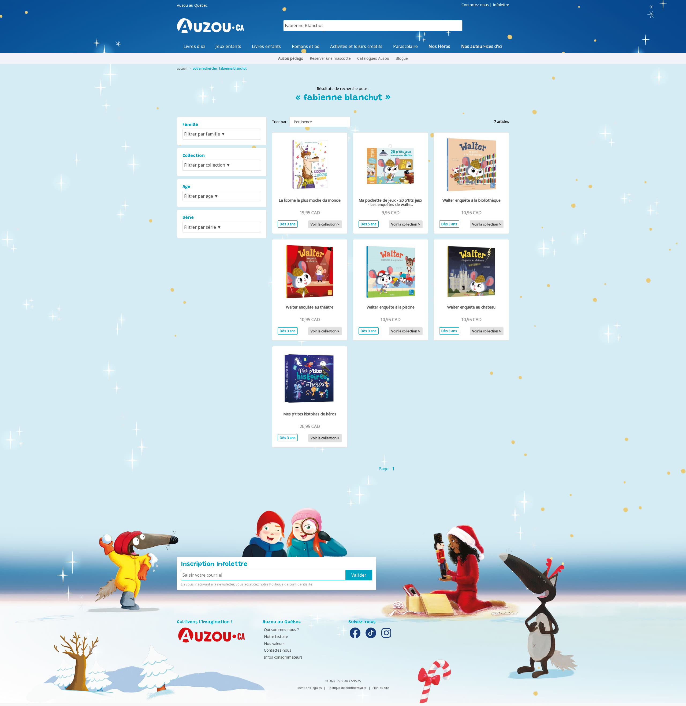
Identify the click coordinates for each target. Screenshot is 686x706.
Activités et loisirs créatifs (356, 46)
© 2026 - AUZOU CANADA (343, 681)
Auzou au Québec (192, 5)
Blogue (402, 58)
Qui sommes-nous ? (281, 629)
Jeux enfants (228, 46)
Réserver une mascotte (330, 58)
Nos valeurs (274, 643)
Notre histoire (276, 636)
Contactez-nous (475, 5)
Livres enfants (266, 46)
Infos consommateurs (283, 657)
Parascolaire (405, 46)
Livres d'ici (194, 46)
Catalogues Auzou (373, 58)
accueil (182, 68)
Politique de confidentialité (290, 584)
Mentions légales (309, 688)
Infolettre (501, 5)
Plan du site (380, 688)
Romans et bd (306, 46)
